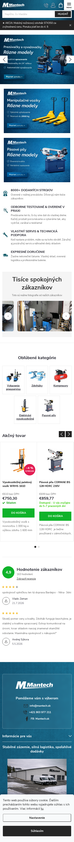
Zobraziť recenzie (26, 579)
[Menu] (69, 5)
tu (42, 809)
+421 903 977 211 (40, 712)
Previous (62, 434)
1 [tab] (35, 547)
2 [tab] (39, 547)
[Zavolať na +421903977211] (46, 5)
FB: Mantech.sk (40, 719)
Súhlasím (37, 831)
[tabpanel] (18, 491)
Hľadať (63, 14)
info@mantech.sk (40, 706)
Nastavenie (37, 818)
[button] (4, 59)
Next (69, 434)
